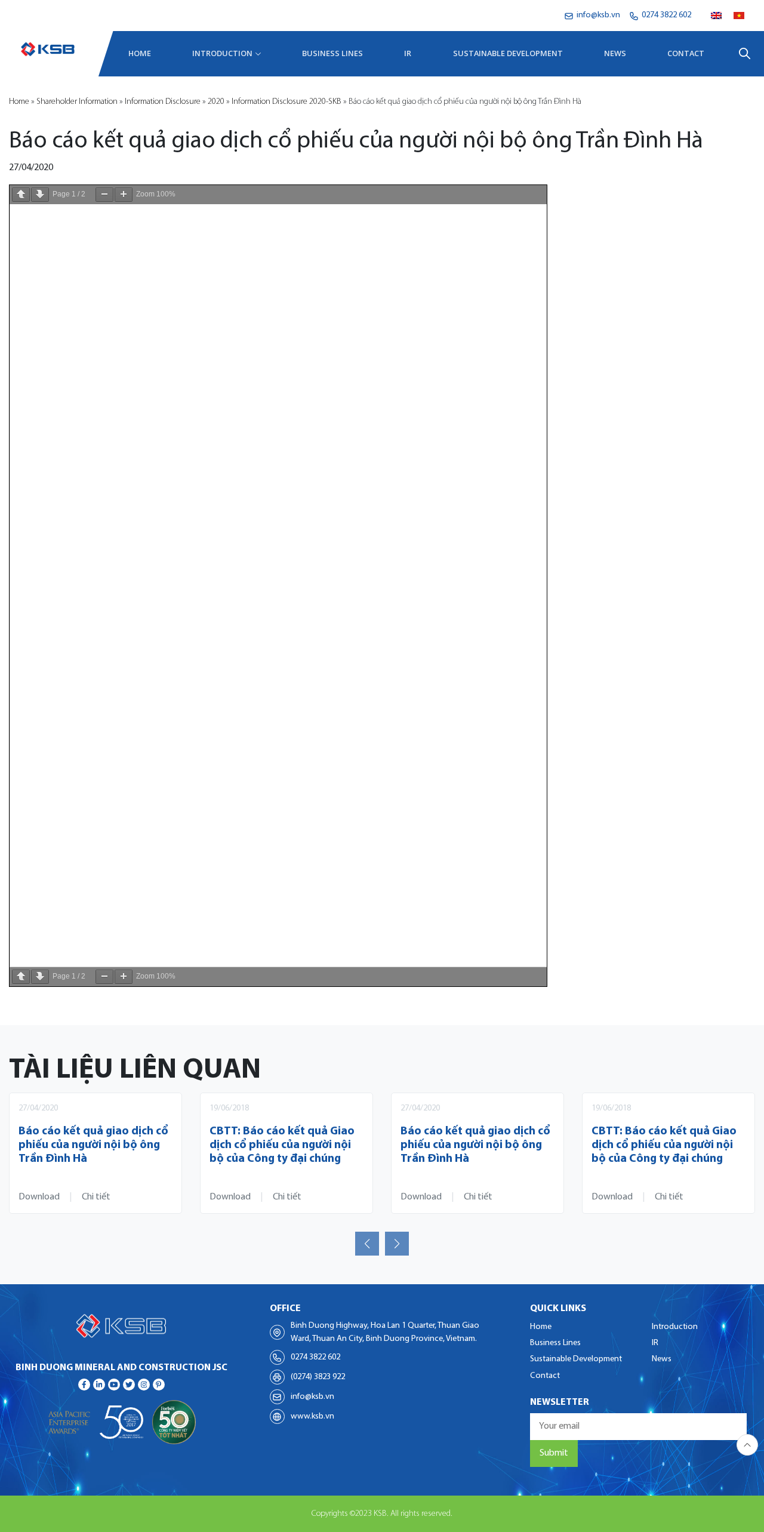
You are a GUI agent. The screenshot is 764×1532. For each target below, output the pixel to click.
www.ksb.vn (312, 1416)
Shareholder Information (77, 101)
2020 (216, 101)
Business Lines (332, 53)
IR (407, 53)
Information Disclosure (163, 101)
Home (139, 53)
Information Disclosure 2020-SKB (286, 101)
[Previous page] (21, 194)
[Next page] (40, 194)
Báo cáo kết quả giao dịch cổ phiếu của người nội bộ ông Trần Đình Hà (93, 1145)
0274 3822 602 (315, 1357)
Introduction (222, 53)
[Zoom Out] (104, 194)
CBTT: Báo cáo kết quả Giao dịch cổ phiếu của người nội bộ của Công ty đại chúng (282, 1145)
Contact (685, 53)
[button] (367, 1244)
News (615, 53)
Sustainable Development (508, 53)
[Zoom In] (124, 194)
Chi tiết (96, 1197)
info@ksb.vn (312, 1396)
